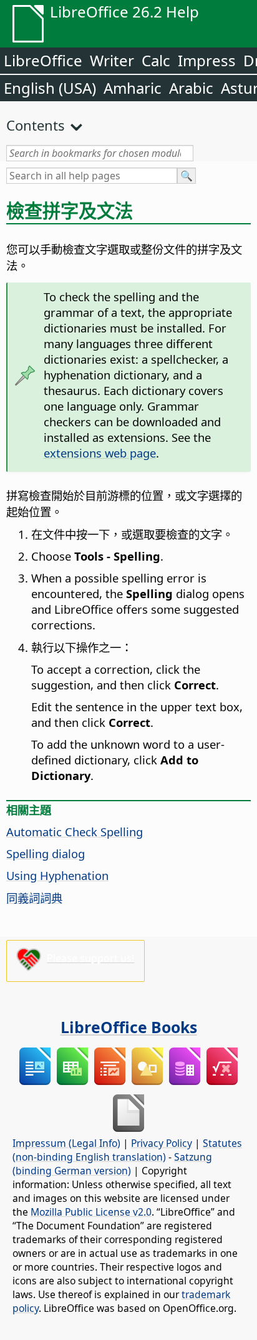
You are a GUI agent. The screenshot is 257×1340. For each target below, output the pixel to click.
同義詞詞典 (34, 898)
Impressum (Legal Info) (66, 1143)
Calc (156, 60)
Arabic (191, 88)
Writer (112, 60)
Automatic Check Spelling (74, 831)
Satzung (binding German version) (112, 1164)
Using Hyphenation (57, 875)
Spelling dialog (45, 853)
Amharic (133, 88)
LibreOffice (43, 60)
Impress (207, 60)
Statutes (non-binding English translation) (127, 1150)
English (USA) (50, 88)
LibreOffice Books (129, 1027)
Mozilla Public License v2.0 (91, 1212)
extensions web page (100, 453)
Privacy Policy (161, 1143)
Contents (35, 125)
